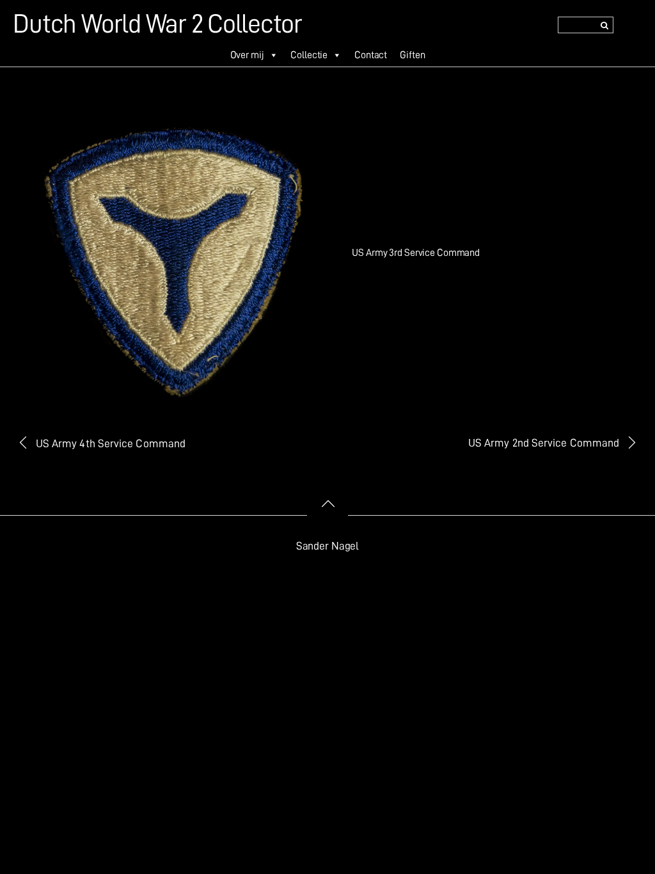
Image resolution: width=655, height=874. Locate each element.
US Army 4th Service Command (110, 443)
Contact (370, 55)
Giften (412, 55)
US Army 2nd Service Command (543, 443)
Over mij (247, 55)
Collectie (309, 55)
